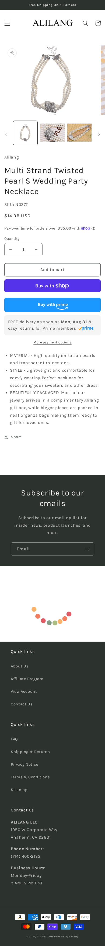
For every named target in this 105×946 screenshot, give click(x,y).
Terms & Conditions (30, 777)
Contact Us (22, 704)
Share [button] (16, 437)
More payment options (52, 342)
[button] (7, 23)
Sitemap (19, 789)
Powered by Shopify (66, 936)
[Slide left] (6, 134)
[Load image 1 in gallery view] (25, 133)
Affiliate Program (27, 679)
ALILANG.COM (45, 936)
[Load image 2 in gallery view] (52, 133)
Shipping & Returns (30, 752)
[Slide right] (99, 134)
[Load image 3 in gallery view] (79, 133)
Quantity (11, 238)
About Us (20, 666)
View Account (24, 691)
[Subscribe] (88, 548)
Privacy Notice (24, 764)
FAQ (14, 739)
